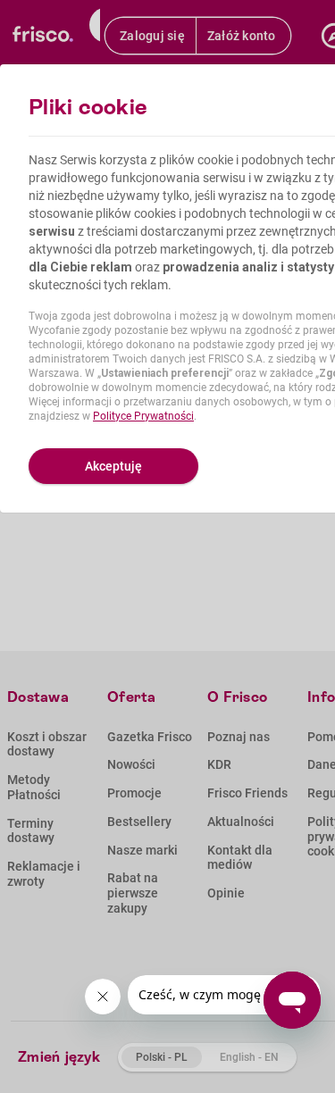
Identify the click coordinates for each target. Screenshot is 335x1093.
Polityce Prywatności (143, 416)
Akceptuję (113, 466)
